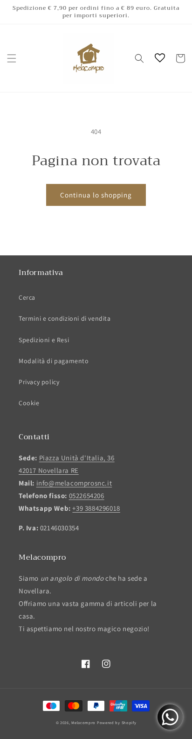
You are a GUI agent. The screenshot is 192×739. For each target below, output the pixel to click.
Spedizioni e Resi (44, 340)
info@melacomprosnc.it (74, 483)
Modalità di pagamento (54, 361)
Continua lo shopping (96, 194)
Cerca (27, 297)
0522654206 (86, 495)
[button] (11, 58)
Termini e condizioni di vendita (65, 318)
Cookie (29, 403)
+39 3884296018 (96, 508)
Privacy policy (39, 382)
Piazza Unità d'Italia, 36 (77, 457)
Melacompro (84, 722)
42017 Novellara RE (49, 470)
